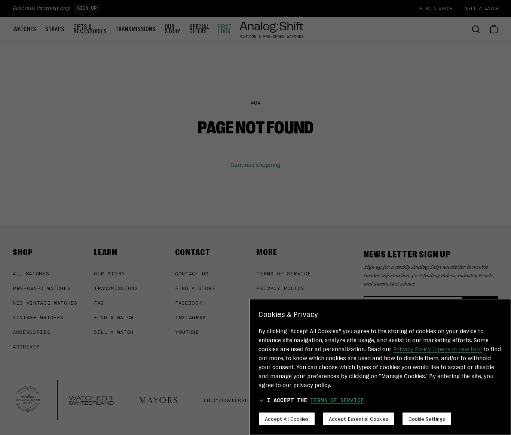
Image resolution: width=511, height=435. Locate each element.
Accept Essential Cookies (358, 419)
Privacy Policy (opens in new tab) (437, 348)
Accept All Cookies (287, 419)
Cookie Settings (427, 419)
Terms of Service (337, 400)
